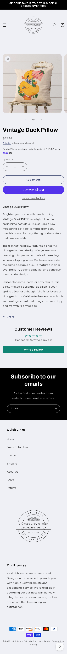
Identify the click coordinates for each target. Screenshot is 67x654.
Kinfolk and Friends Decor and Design (31, 641)
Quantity (8, 159)
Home (10, 439)
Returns (11, 488)
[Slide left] (26, 120)
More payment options (33, 198)
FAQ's (10, 480)
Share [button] (10, 317)
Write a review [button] (33, 349)
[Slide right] (41, 120)
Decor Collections (17, 447)
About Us (12, 472)
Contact (12, 455)
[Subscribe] (56, 408)
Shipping (7, 143)
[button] (4, 25)
